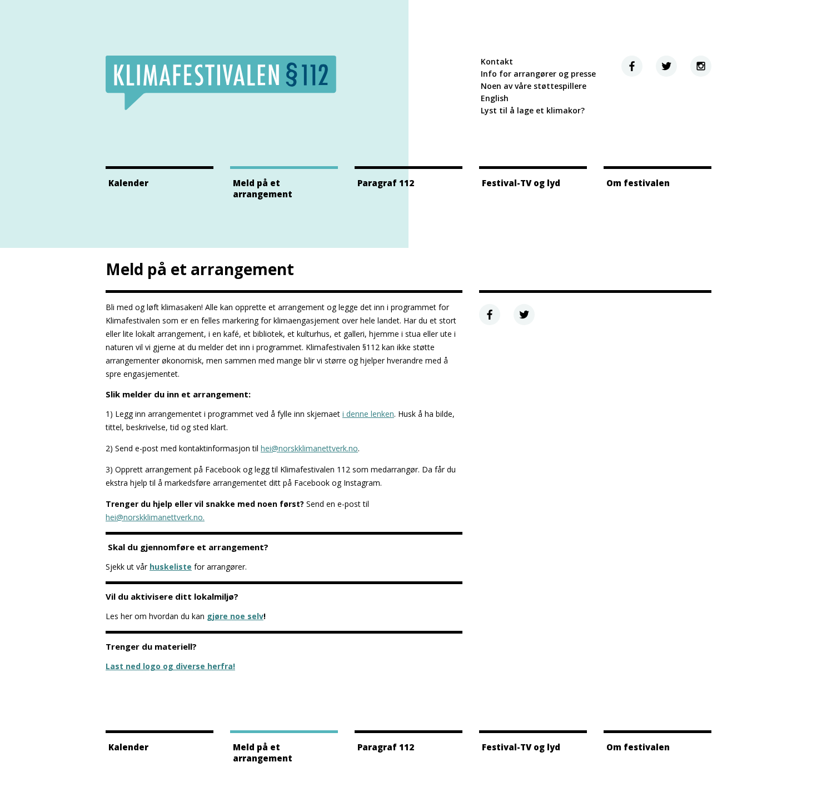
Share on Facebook (489, 314)
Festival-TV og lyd (521, 182)
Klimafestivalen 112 (221, 83)
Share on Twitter (524, 314)
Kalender (128, 182)
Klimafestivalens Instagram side (700, 66)
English (495, 98)
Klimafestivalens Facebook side (631, 66)
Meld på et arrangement (262, 188)
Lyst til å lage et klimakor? (533, 110)
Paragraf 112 (385, 182)
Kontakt (497, 61)
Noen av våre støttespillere (533, 86)
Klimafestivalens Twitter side (666, 66)
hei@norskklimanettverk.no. (155, 517)
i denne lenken (368, 414)
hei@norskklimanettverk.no (309, 448)
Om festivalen (638, 182)
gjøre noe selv (235, 616)
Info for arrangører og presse (538, 73)
